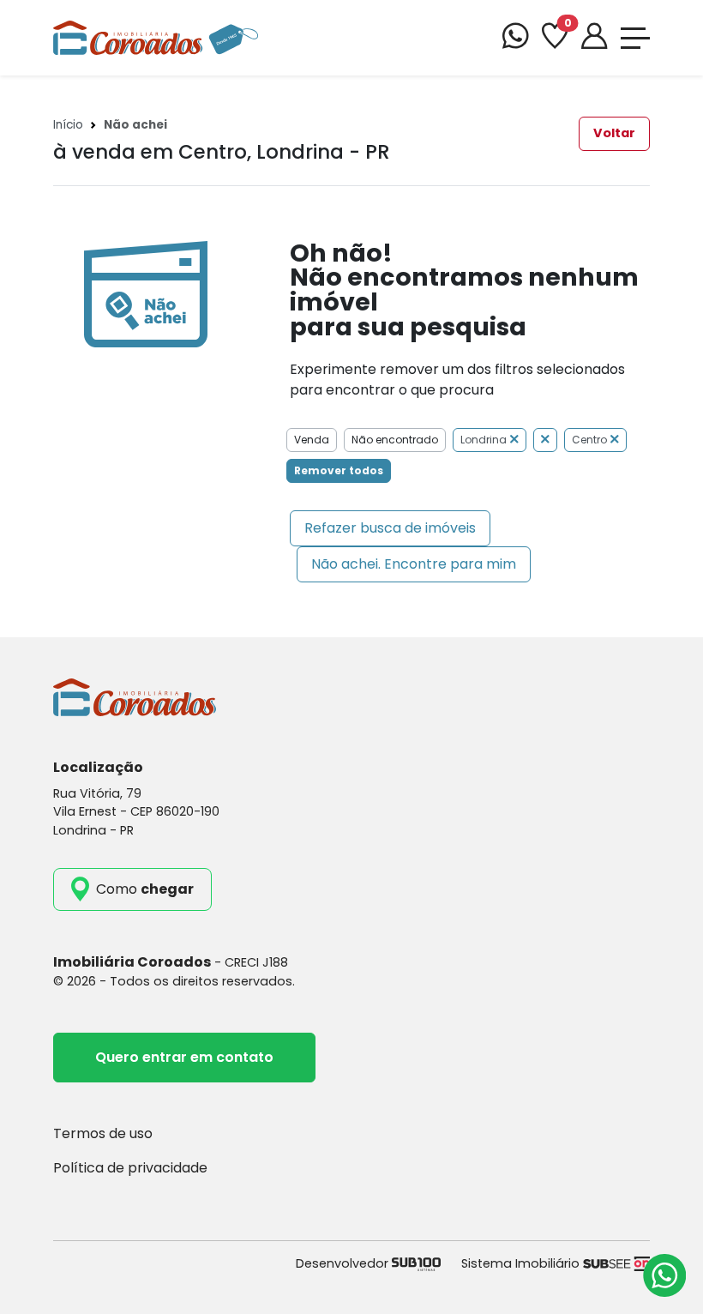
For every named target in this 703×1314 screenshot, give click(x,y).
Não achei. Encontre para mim (413, 564)
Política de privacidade (130, 1168)
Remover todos (338, 470)
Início (68, 125)
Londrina (483, 439)
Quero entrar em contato (184, 1057)
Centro (589, 439)
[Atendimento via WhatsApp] (664, 1275)
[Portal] (594, 38)
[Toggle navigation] (635, 38)
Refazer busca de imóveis (390, 528)
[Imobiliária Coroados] (155, 36)
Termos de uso (103, 1133)
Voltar (614, 133)
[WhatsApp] (515, 38)
